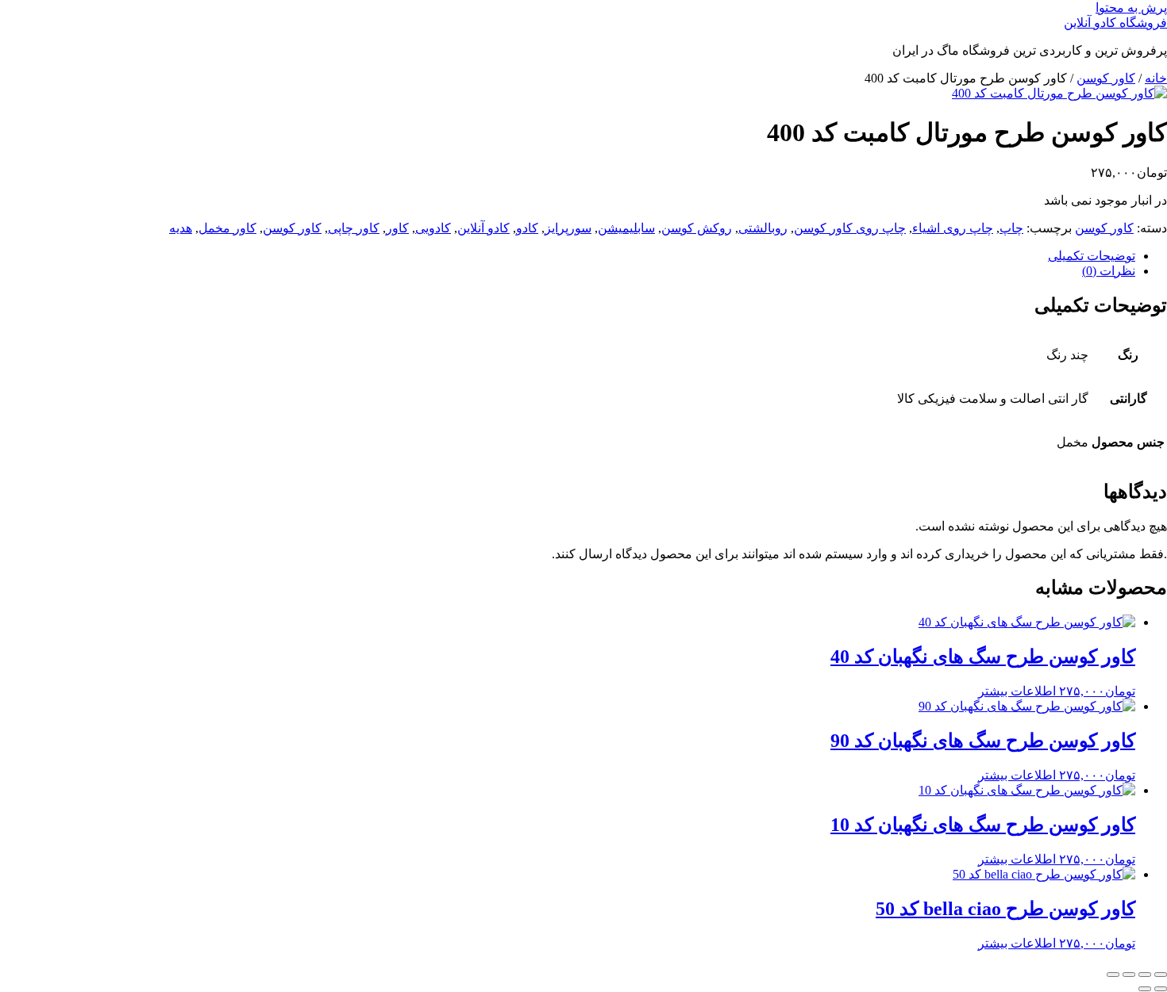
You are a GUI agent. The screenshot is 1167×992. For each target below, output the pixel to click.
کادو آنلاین (483, 228)
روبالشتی (763, 228)
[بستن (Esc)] (1113, 974)
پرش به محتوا (1131, 7)
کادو (527, 228)
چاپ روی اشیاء (952, 228)
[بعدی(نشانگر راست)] (1144, 988)
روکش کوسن (696, 228)
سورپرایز (568, 228)
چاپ (1011, 228)
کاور (397, 228)
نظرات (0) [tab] (1108, 271)
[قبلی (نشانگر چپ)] (1160, 988)
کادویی (433, 228)
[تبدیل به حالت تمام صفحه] (1144, 974)
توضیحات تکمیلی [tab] (1091, 255)
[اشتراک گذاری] (1129, 974)
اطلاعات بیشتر (1017, 691)
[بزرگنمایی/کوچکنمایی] (1160, 974)
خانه (1156, 78)
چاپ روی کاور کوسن (850, 228)
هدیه (180, 228)
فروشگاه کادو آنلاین (1115, 22)
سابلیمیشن (626, 228)
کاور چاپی (353, 228)
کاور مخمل (227, 228)
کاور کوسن (1105, 78)
